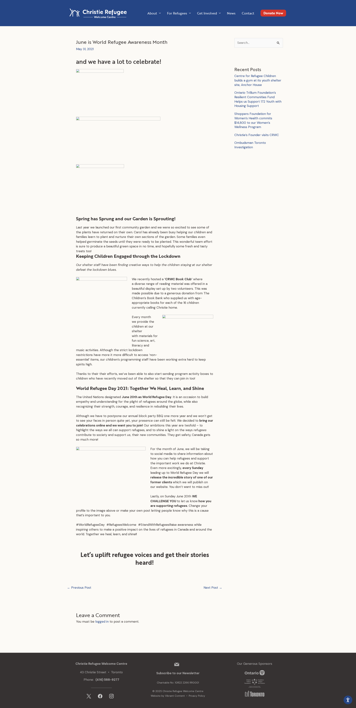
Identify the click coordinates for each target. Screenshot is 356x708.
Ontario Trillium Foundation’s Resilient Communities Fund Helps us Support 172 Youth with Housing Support (257, 99)
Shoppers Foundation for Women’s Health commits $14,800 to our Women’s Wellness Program (253, 120)
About (152, 13)
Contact (248, 13)
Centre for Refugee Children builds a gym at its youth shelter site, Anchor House (257, 80)
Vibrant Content (175, 695)
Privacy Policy (197, 695)
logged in (102, 621)
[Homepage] (97, 13)
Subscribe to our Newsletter (178, 673)
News (231, 13)
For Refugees (177, 13)
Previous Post (79, 588)
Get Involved (207, 13)
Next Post (213, 588)
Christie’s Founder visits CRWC (256, 135)
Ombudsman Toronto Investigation (250, 145)
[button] (273, 13)
